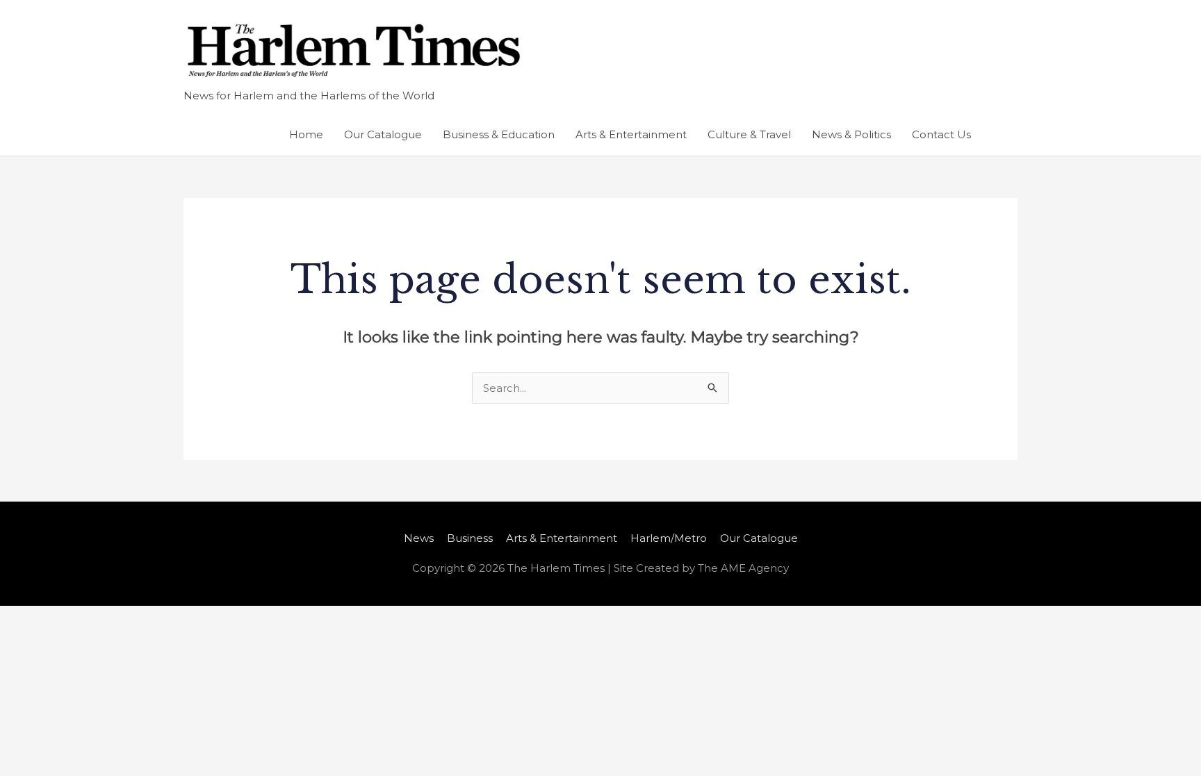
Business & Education (499, 134)
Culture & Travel (749, 134)
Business (470, 538)
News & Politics (851, 134)
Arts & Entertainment (631, 134)
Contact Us (941, 134)
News (419, 538)
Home (306, 134)
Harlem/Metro (668, 538)
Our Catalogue (383, 134)
